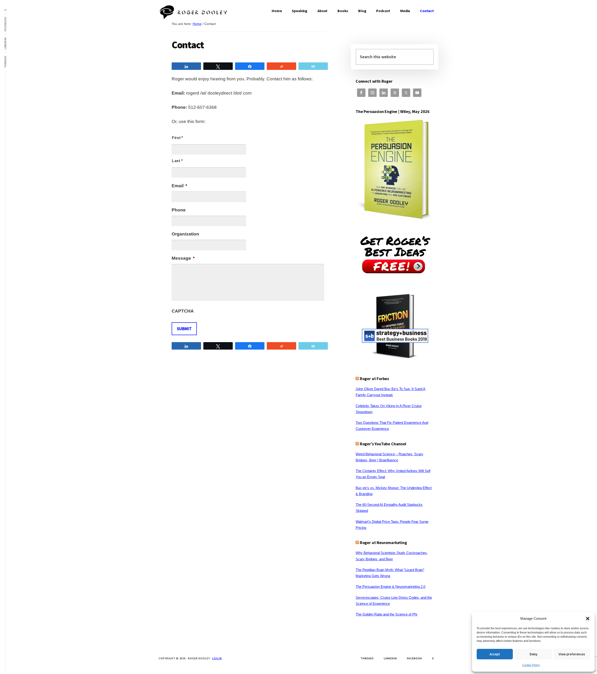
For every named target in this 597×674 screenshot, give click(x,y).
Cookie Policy (531, 665)
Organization (185, 233)
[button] (587, 618)
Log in (217, 658)
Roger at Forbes (374, 378)
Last (176, 161)
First (176, 138)
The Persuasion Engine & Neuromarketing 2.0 (390, 587)
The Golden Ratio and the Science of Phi (386, 614)
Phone (179, 210)
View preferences (572, 654)
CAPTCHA (183, 311)
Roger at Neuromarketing (383, 542)
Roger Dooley (194, 14)
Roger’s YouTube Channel (383, 443)
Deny (533, 654)
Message (183, 258)
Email (179, 185)
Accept (494, 654)
